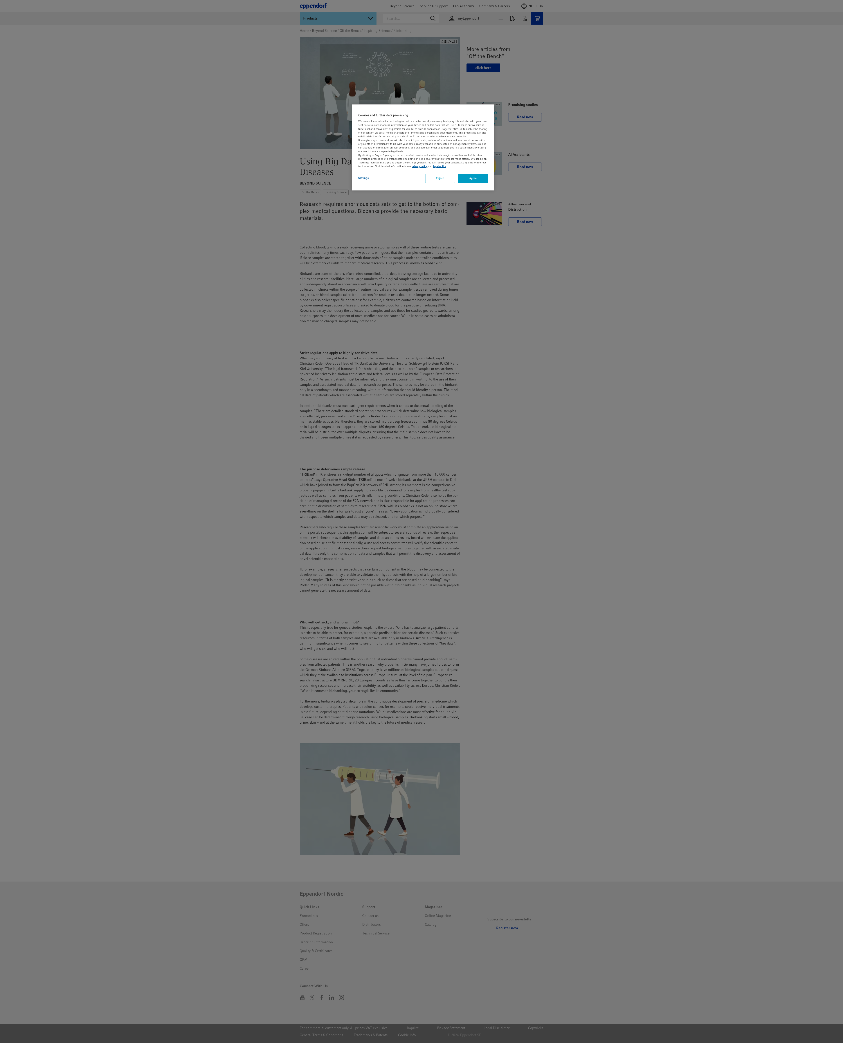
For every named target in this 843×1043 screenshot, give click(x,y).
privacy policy (419, 166)
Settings (363, 177)
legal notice (439, 166)
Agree (473, 178)
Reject (440, 178)
